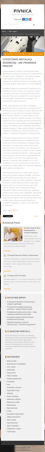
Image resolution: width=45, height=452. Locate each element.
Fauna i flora (11, 373)
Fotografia (10, 381)
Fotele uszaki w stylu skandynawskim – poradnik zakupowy (32, 230)
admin (8, 54)
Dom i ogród (28, 54)
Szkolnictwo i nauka (14, 429)
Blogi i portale (11, 361)
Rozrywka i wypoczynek (15, 414)
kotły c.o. (15, 210)
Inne (8, 384)
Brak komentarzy (38, 54)
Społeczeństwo (12, 423)
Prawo (9, 411)
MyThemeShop (25, 450)
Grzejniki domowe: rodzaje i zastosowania (23, 255)
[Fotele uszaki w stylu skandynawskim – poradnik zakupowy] (13, 234)
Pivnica (22, 11)
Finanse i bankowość (14, 379)
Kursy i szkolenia (12, 396)
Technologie (11, 431)
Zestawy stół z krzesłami (17, 275)
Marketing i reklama (14, 399)
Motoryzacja (11, 405)
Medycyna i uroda (13, 402)
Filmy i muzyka (12, 376)
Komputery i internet (14, 387)
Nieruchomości (12, 408)
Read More (7, 251)
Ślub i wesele (11, 420)
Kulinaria (10, 393)
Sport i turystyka (12, 426)
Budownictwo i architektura (16, 364)
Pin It (36, 216)
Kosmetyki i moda (13, 390)
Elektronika (11, 370)
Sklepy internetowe (13, 417)
